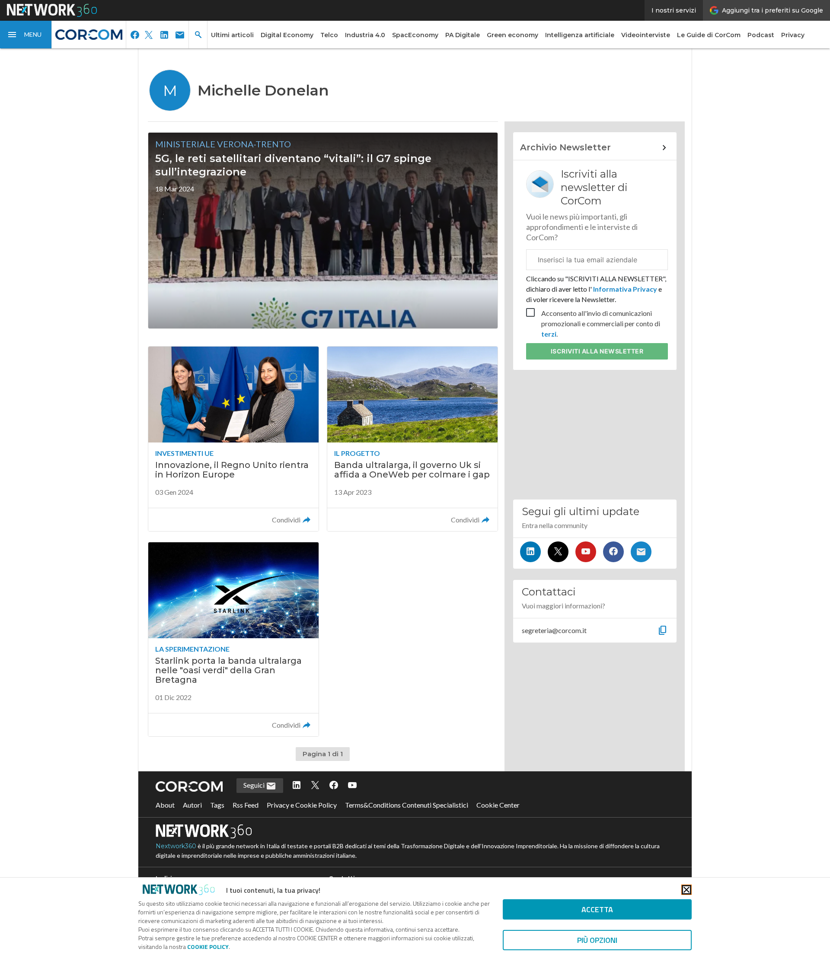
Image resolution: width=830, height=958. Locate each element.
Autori (192, 805)
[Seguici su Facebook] (613, 551)
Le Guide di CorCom (709, 35)
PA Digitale (462, 35)
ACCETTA (597, 909)
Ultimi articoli (232, 35)
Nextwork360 (176, 846)
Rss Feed (246, 805)
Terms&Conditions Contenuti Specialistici (406, 805)
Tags (217, 805)
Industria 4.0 (365, 35)
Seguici (254, 785)
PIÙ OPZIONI (597, 940)
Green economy (512, 35)
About (165, 805)
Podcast (760, 35)
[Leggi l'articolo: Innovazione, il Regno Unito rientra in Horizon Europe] (233, 439)
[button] (26, 34)
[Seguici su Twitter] (558, 551)
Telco (329, 35)
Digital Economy (287, 35)
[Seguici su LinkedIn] (530, 551)
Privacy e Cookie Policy (302, 805)
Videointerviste (645, 35)
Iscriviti (597, 351)
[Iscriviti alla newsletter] (641, 551)
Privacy (792, 35)
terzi (548, 334)
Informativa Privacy (625, 289)
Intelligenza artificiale (579, 35)
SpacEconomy (415, 35)
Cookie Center (498, 805)
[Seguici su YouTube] (585, 551)
